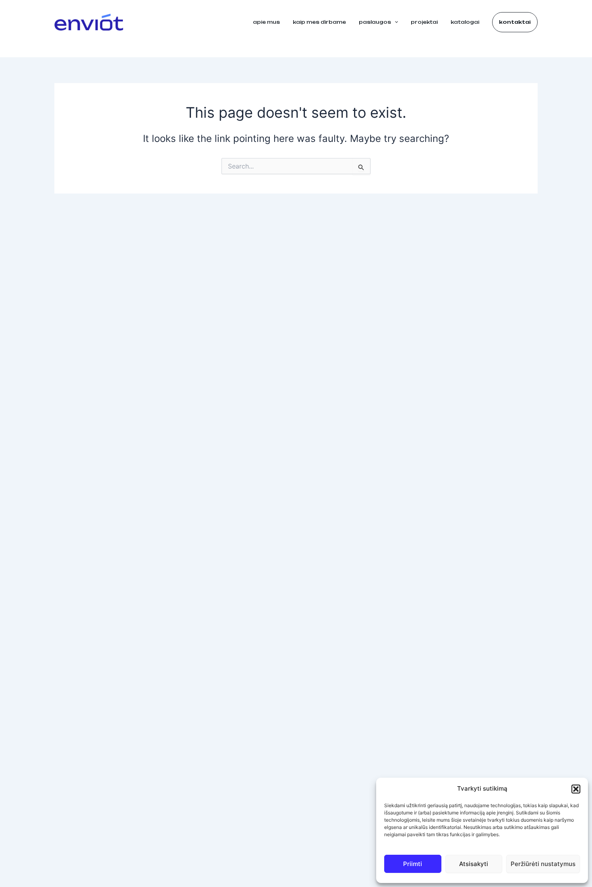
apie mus (266, 22)
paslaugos (375, 22)
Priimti (412, 864)
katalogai (465, 22)
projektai (424, 22)
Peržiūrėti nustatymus (543, 864)
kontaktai (515, 22)
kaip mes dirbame (319, 22)
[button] (576, 789)
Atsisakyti (473, 864)
